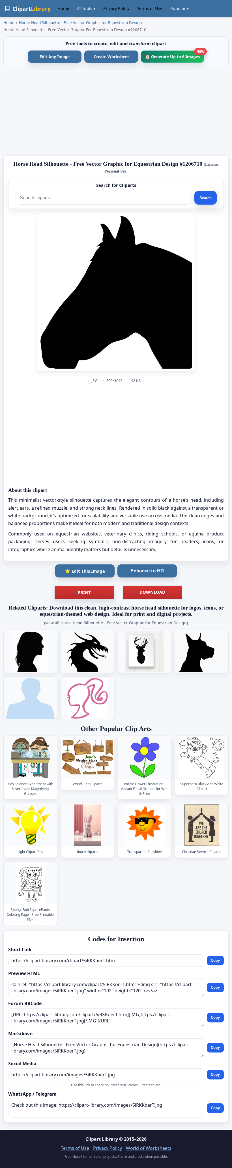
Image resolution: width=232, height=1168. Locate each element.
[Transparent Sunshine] (144, 825)
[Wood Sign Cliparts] (87, 757)
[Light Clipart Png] (30, 825)
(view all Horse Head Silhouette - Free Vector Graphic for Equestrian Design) (116, 622)
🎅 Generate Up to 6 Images (174, 55)
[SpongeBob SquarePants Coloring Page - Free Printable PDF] (30, 883)
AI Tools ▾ (86, 8)
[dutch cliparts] (87, 825)
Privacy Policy (116, 8)
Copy (215, 961)
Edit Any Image (55, 56)
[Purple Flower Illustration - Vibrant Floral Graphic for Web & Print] (144, 757)
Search (205, 198)
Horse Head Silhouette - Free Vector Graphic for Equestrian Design (80, 22)
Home (63, 8)
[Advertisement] (116, 111)
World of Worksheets (148, 1148)
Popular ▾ (179, 8)
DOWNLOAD (152, 592)
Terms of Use (149, 8)
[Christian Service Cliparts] (201, 825)
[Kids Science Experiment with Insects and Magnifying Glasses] (30, 757)
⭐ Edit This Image (85, 571)
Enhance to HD (147, 571)
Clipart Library (101, 1139)
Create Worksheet (111, 56)
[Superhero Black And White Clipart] (201, 757)
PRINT (84, 592)
